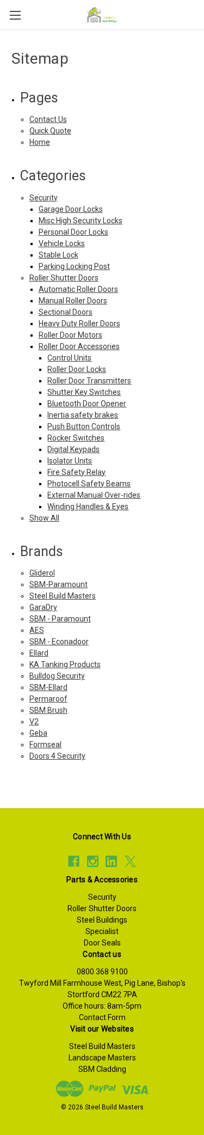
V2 (34, 721)
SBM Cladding (102, 1069)
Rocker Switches (75, 438)
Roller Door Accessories (79, 346)
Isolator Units (69, 460)
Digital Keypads (73, 449)
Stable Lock (58, 255)
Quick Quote (50, 130)
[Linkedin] (111, 861)
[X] (130, 861)
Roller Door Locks (76, 369)
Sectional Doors (65, 312)
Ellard (38, 653)
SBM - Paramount (60, 618)
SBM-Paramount (58, 584)
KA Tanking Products (65, 664)
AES (36, 630)
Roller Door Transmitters (89, 380)
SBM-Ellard (48, 687)
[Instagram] (92, 861)
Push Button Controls (83, 426)
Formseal (45, 744)
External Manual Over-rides (93, 495)
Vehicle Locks (62, 243)
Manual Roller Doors (73, 300)
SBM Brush (48, 710)
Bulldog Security (57, 676)
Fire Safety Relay (76, 472)
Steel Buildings (102, 920)
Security (43, 197)
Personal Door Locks (73, 232)
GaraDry (43, 607)
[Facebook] (73, 861)
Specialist (102, 931)
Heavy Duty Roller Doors (79, 323)
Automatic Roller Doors (78, 289)
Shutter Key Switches (84, 392)
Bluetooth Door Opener (86, 403)
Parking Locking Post (74, 266)
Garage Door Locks (71, 209)
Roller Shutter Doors (63, 277)
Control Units (69, 357)
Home (39, 142)
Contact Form (102, 1017)
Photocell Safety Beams (89, 483)
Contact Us (48, 119)
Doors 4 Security (57, 756)
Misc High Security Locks (80, 220)
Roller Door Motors (70, 335)
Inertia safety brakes (82, 415)
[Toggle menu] (15, 15)
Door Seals (102, 942)
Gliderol (42, 573)
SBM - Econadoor (59, 641)
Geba (38, 733)
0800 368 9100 (102, 971)
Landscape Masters (102, 1057)
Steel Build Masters (62, 595)
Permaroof (48, 698)
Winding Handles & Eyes (87, 506)
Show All (44, 518)
